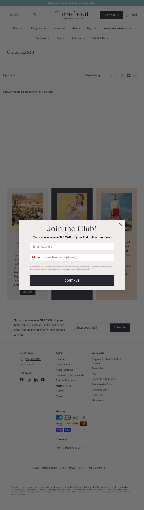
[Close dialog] (120, 224)
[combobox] (35, 257)
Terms (87, 269)
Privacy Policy (80, 269)
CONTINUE (72, 280)
